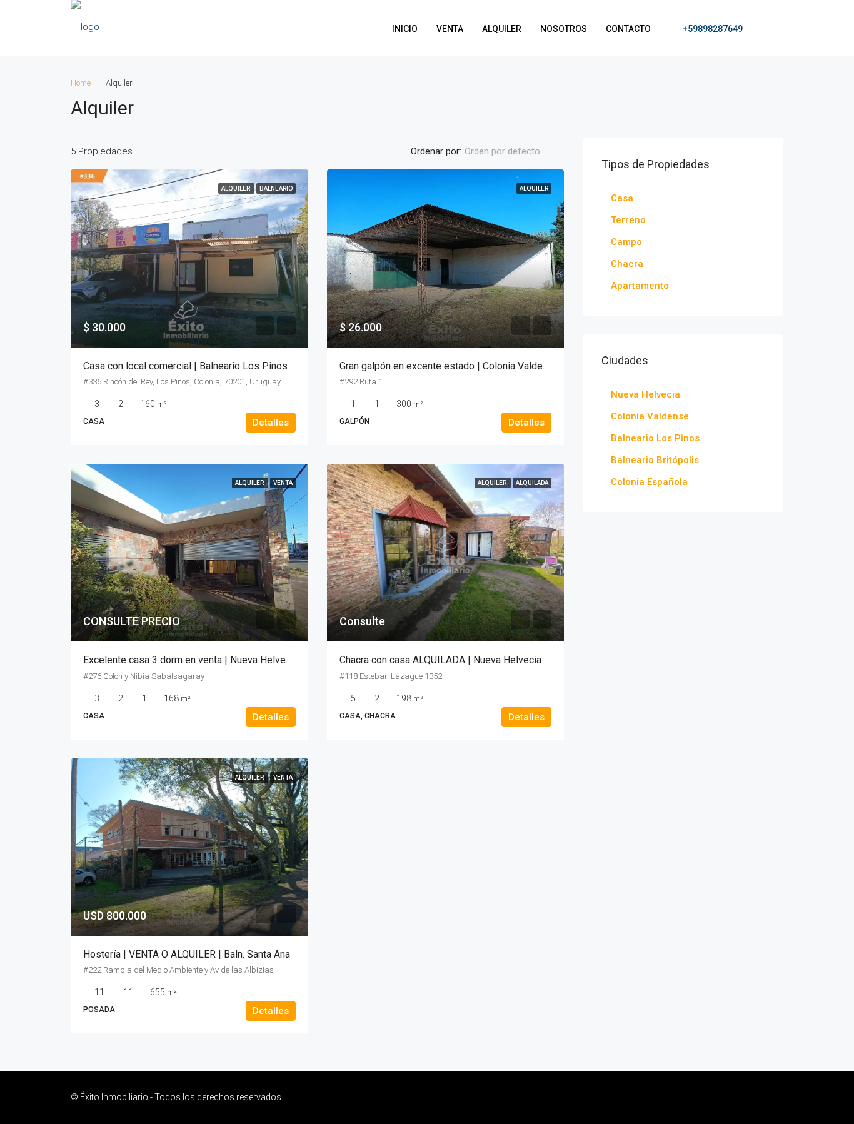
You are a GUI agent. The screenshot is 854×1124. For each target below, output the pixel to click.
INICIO (405, 29)
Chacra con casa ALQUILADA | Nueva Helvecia (440, 660)
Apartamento (640, 285)
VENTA (449, 29)
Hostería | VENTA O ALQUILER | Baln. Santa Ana (186, 954)
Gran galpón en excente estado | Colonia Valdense (449, 366)
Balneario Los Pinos (655, 438)
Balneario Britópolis (655, 460)
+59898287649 (712, 29)
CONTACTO (628, 29)
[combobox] (513, 151)
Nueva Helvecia (645, 394)
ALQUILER (501, 29)
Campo (626, 242)
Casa (622, 198)
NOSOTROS (563, 29)
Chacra (627, 263)
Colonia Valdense (650, 416)
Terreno (628, 220)
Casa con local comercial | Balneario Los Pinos (185, 366)
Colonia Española (649, 482)
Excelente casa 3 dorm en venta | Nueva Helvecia (190, 660)
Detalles (271, 422)
